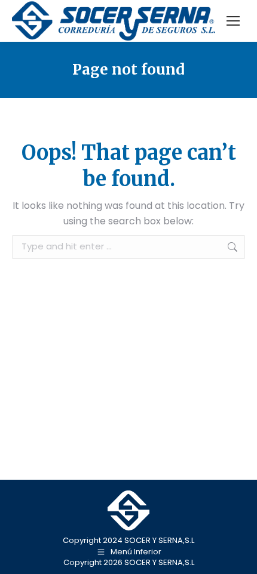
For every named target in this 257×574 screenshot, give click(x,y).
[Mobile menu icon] (233, 21)
